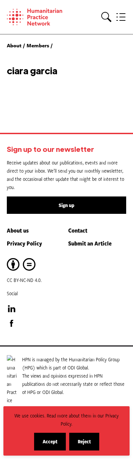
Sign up (66, 205)
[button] (106, 17)
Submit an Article (90, 243)
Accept (54, 444)
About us (18, 230)
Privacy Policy (24, 243)
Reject (88, 444)
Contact (77, 230)
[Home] (37, 17)
